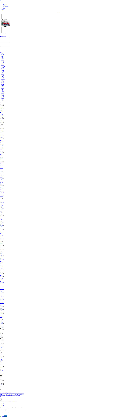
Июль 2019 (2, 99)
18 (0, 145)
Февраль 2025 (2, 63)
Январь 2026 (2, 57)
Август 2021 (2, 86)
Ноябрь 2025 (2, 58)
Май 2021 (2, 88)
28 (0, 149)
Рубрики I (2, 403)
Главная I (2, 402)
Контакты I (2, 405)
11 (1, 110)
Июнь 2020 (2, 94)
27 (2, 122)
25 (0, 115)
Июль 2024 (2, 67)
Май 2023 (2, 75)
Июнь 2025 (2, 61)
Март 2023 (2, 76)
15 (2, 114)
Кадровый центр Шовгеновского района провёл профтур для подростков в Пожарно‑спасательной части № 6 (11, 394)
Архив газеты (2, 9)
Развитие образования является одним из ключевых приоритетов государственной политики (10, 395)
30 (1, 149)
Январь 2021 (2, 90)
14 (2, 104)
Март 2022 (2, 82)
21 (3, 131)
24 (2, 108)
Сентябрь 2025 (3, 59)
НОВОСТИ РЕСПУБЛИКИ (6, 6)
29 (0, 112)
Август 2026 (2, 53)
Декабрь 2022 (2, 77)
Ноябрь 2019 (2, 98)
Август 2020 (2, 93)
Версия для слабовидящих (3, 36)
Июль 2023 (2, 74)
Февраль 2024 (2, 70)
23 (2, 128)
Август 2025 (2, 60)
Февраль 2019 (2, 100)
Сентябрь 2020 (3, 92)
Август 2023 (2, 73)
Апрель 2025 (2, 62)
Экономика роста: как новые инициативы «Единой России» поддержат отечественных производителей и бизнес (12, 393)
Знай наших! (4, 8)
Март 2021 (2, 89)
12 (1, 104)
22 (1, 108)
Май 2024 (1, 52)
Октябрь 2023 (2, 72)
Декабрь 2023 (2, 71)
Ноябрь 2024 (2, 65)
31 (0, 163)
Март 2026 (2, 56)
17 (1, 131)
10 (0, 104)
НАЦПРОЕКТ (4, 5)
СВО (3, 3)
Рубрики (2, 2)
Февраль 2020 (2, 96)
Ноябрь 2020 (2, 91)
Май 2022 (2, 81)
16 (1, 178)
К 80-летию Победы (5, 4)
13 (2, 110)
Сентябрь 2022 (3, 79)
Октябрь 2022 (2, 78)
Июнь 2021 (2, 87)
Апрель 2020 (2, 95)
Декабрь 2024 (2, 64)
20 (0, 108)
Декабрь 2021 (2, 84)
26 (2, 111)
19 (2, 131)
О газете (2, 10)
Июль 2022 (2, 80)
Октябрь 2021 (2, 85)
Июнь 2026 (2, 54)
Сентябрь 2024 (3, 66)
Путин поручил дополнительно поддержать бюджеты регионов (7, 396)
